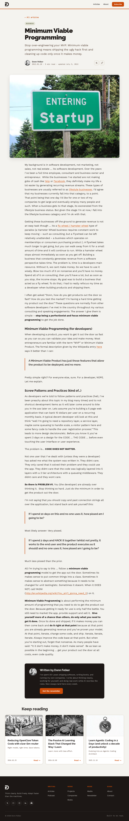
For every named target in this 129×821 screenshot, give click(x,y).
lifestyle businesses (80, 189)
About (105, 4)
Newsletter (92, 795)
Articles (96, 4)
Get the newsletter (51, 691)
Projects (71, 791)
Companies (72, 795)
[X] (7, 803)
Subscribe (118, 4)
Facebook (59, 181)
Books (70, 800)
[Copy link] (102, 63)
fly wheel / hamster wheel (73, 225)
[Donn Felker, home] (7, 4)
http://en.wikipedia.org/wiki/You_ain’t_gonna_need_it (56, 593)
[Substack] (31, 803)
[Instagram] (19, 803)
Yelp (47, 181)
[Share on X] (96, 63)
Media (89, 791)
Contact (110, 795)
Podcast (51, 795)
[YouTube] (13, 803)
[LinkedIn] (25, 803)
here (99, 346)
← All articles (32, 17)
